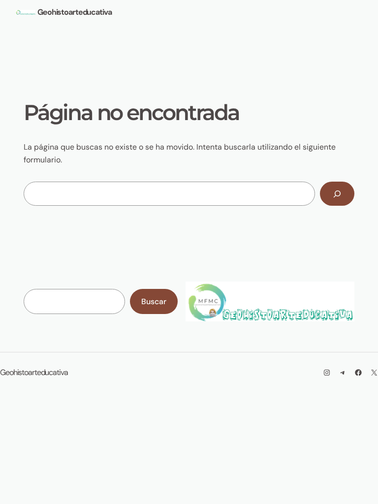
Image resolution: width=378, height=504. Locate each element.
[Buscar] (337, 194)
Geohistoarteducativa (74, 12)
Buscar (153, 301)
